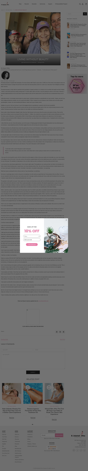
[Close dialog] (66, 220)
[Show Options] (39, 236)
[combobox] (31, 236)
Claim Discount (32, 244)
